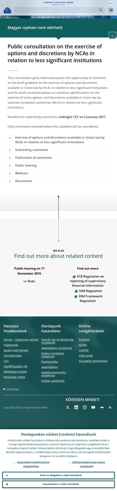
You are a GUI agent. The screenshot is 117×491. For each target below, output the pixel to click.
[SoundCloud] (101, 407)
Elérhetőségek (13, 356)
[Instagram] (84, 407)
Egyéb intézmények (16, 350)
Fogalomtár (11, 345)
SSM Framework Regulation (90, 299)
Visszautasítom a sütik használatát (61, 484)
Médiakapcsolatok (15, 372)
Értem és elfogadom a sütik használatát (61, 475)
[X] (67, 407)
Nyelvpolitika (49, 362)
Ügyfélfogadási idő (16, 366)
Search (100, 10)
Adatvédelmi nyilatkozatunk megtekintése (33, 464)
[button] (110, 3)
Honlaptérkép (12, 389)
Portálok (84, 340)
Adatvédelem (49, 367)
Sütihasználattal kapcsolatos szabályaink (88, 464)
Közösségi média (14, 377)
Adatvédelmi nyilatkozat (56, 348)
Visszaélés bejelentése (93, 361)
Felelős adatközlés (53, 381)
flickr (31, 281)
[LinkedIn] (76, 407)
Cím (6, 361)
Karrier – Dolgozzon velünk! (21, 340)
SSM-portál (86, 356)
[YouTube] (93, 407)
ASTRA (83, 345)
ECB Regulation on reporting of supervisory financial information (88, 281)
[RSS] (110, 407)
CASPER (84, 350)
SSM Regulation (90, 291)
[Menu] (111, 10)
